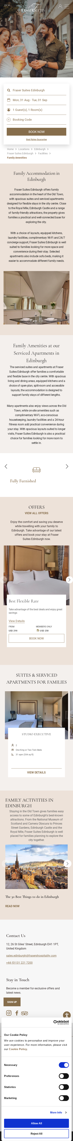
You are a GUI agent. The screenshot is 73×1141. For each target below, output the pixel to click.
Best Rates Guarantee (36, 139)
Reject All (36, 1133)
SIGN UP (12, 1002)
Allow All (36, 1123)
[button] (30, 321)
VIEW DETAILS (36, 772)
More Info (56, 1112)
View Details (17, 621)
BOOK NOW (37, 132)
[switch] (64, 1076)
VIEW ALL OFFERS (36, 513)
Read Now (12, 906)
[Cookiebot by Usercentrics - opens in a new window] (53, 1022)
